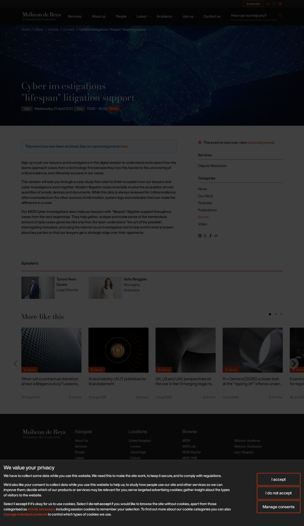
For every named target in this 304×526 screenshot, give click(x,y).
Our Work (205, 196)
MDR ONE (189, 458)
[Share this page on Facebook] (210, 236)
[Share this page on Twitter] (205, 236)
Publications (207, 210)
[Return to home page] (41, 16)
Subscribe (253, 3)
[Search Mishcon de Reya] (257, 16)
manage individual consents (25, 514)
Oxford (135, 458)
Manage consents (279, 507)
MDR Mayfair (191, 452)
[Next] (293, 363)
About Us (81, 440)
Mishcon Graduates (248, 446)
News (202, 188)
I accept (279, 479)
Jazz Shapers (243, 452)
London (135, 446)
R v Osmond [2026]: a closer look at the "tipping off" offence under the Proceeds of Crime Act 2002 (251, 384)
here (123, 146)
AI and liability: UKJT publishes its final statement (117, 381)
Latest (142, 16)
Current (68, 29)
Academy (164, 16)
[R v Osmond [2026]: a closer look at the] (253, 350)
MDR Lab (189, 446)
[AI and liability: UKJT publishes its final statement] (119, 350)
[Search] (280, 16)
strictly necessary (41, 509)
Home (25, 29)
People (121, 16)
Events (53, 29)
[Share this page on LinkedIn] (200, 236)
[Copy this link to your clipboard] (216, 236)
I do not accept (278, 493)
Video (202, 224)
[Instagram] (274, 3)
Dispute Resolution (212, 165)
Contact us (212, 16)
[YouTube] (280, 3)
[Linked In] (268, 3)
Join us (187, 16)
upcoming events (260, 142)
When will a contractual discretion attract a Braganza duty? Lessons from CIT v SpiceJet (49, 384)
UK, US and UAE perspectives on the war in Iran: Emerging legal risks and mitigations (185, 384)
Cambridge (138, 452)
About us (99, 16)
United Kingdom (140, 440)
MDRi (186, 440)
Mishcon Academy (247, 440)
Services (75, 16)
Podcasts (205, 202)
